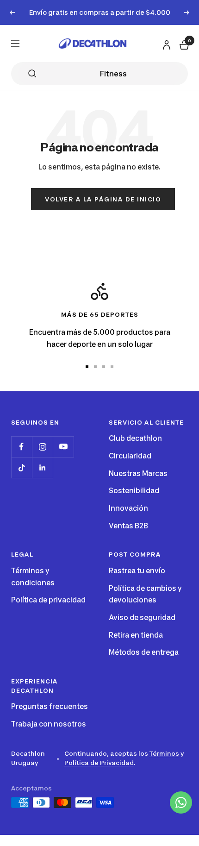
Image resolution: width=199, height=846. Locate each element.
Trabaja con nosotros (48, 724)
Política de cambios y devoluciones (145, 594)
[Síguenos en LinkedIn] (42, 467)
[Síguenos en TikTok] (21, 467)
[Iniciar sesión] (165, 43)
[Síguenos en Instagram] (42, 446)
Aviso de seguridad (142, 617)
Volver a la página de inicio (103, 199)
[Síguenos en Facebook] (21, 446)
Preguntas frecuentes (49, 706)
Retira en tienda (136, 635)
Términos (164, 753)
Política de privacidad (48, 599)
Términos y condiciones (33, 576)
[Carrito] (183, 43)
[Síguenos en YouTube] (63, 446)
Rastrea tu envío (137, 570)
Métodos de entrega (144, 652)
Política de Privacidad (99, 762)
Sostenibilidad (134, 490)
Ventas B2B (128, 525)
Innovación (128, 508)
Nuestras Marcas (138, 473)
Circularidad (130, 455)
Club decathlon (135, 438)
